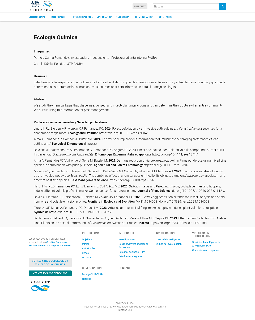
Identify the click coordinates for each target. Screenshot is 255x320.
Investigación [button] (82, 17)
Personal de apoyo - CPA (132, 251)
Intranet (140, 6)
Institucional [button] (37, 17)
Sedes (85, 253)
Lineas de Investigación (168, 239)
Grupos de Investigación (168, 243)
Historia (86, 257)
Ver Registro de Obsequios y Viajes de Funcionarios (50, 262)
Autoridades (88, 248)
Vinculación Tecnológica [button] (113, 17)
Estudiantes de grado (130, 256)
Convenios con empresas (205, 250)
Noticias (86, 278)
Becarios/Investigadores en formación (133, 245)
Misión (86, 243)
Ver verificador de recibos (50, 273)
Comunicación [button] (144, 17)
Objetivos (87, 239)
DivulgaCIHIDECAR (92, 274)
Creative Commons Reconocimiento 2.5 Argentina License (49, 244)
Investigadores (127, 239)
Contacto (165, 17)
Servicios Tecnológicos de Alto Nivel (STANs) (206, 243)
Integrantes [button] (59, 17)
